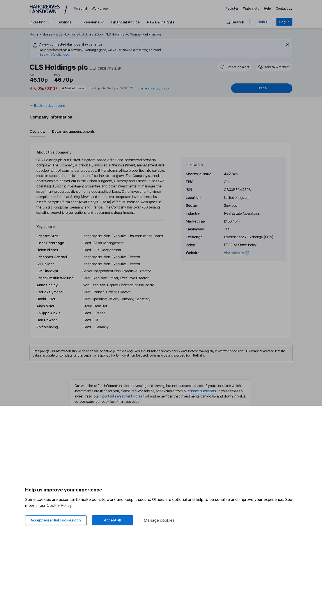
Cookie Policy (59, 505)
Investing (38, 22)
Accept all (112, 520)
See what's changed (54, 54)
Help (267, 8)
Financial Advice (125, 22)
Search (238, 22)
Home (34, 34)
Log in (284, 22)
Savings (64, 22)
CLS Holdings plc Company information (132, 34)
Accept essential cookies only (55, 520)
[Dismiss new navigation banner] (287, 44)
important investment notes (120, 396)
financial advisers (202, 391)
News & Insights (160, 22)
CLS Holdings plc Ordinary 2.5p (78, 34)
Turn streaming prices (153, 88)
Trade (262, 88)
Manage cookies (159, 520)
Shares (47, 34)
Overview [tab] (37, 131)
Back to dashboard (49, 106)
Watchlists (251, 8)
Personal (80, 8)
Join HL (264, 22)
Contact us (284, 8)
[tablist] (161, 131)
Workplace (100, 8)
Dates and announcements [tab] (73, 131)
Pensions (91, 22)
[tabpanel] (161, 240)
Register (231, 8)
